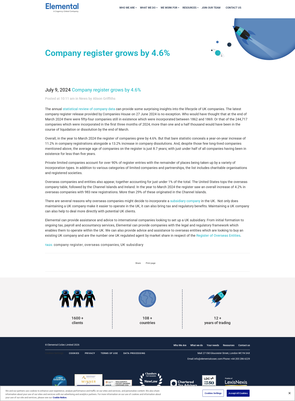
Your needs (213, 345)
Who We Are (179, 345)
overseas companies (102, 245)
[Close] (289, 393)
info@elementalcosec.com (208, 358)
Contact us (244, 345)
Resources (228, 345)
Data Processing (134, 353)
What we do (196, 345)
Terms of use (109, 353)
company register (68, 245)
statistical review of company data (89, 109)
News (83, 98)
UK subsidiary (132, 245)
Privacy (90, 353)
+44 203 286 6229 (240, 358)
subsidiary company (185, 201)
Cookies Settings (213, 393)
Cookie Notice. (60, 397)
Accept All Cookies (238, 393)
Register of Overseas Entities (218, 235)
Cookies (74, 353)
